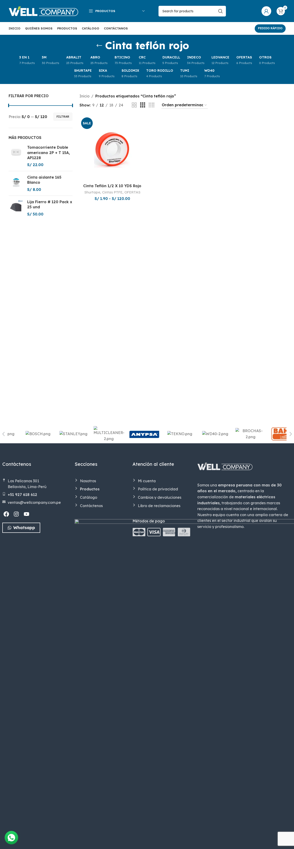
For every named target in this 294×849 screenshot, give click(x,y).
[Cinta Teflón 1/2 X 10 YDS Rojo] (112, 148)
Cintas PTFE (112, 192)
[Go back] (99, 45)
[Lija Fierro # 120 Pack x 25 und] (16, 208)
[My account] (266, 11)
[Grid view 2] (134, 105)
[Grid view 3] (142, 105)
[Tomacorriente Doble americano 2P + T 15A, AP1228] (16, 156)
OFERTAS (132, 192)
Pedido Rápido (270, 28)
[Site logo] (43, 10)
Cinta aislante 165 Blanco (44, 180)
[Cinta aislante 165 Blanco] (16, 183)
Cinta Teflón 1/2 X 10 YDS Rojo (112, 185)
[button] (3, 434)
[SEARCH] (220, 11)
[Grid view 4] (151, 105)
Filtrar (62, 116)
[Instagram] (16, 514)
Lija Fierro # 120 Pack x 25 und (49, 204)
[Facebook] (6, 514)
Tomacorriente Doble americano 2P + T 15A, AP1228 (48, 152)
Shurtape (92, 192)
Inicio (84, 96)
